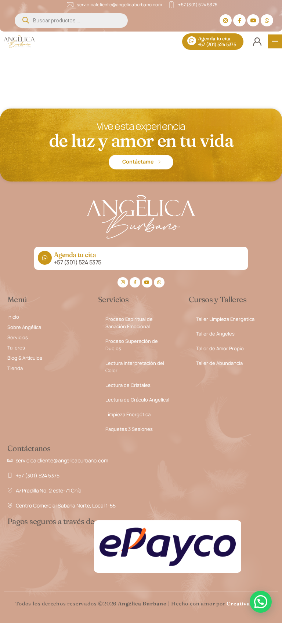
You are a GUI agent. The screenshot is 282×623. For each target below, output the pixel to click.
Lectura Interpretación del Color (134, 367)
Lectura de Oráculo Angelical (137, 399)
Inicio (13, 317)
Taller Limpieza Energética (225, 319)
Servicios (17, 337)
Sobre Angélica (24, 327)
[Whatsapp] (267, 20)
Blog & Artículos (24, 358)
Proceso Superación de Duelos (131, 345)
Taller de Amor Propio (220, 348)
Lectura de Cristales (128, 385)
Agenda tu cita (214, 38)
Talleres (16, 347)
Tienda (15, 368)
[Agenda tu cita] (191, 40)
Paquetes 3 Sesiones (129, 429)
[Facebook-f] (239, 20)
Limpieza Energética (128, 414)
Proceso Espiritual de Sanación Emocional (129, 323)
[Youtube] (253, 20)
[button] (261, 602)
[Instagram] (226, 20)
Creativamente (246, 603)
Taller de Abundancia (219, 363)
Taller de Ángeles (215, 333)
